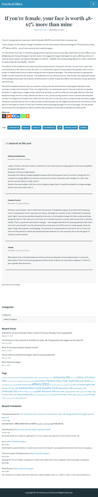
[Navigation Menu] (93, 4)
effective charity (10, 385)
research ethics (9, 394)
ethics (40, 384)
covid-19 (84, 381)
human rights (87, 384)
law (59, 127)
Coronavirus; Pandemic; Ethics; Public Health (56, 380)
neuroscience (79, 388)
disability (36, 127)
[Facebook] (13, 116)
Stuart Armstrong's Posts (64, 394)
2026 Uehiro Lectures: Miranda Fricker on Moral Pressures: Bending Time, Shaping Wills (37, 333)
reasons (83, 392)
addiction (14, 378)
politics (22, 391)
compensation (13, 127)
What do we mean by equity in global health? (20, 347)
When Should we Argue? (11, 362)
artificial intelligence (45, 378)
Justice (6, 388)
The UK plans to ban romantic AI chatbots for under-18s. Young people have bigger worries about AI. (42, 340)
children (82, 377)
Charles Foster (42, 30)
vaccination (20, 398)
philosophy (9, 391)
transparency (10, 398)
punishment (73, 391)
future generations (56, 385)
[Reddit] (9, 116)
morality (50, 388)
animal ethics (30, 377)
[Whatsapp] (23, 116)
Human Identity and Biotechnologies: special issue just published (28, 355)
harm (76, 385)
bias (73, 378)
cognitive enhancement (25, 381)
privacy (31, 392)
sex (48, 395)
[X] (4, 116)
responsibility (25, 394)
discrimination (49, 127)
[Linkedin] (18, 116)
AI (20, 377)
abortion (6, 378)
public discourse (45, 391)
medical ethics (30, 388)
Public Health (61, 392)
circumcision (11, 381)
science (42, 395)
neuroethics (65, 388)
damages (26, 127)
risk (35, 395)
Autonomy (62, 377)
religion (91, 391)
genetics (68, 385)
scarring (83, 127)
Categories (6, 315)
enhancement (24, 384)
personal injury (71, 127)
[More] (27, 116)
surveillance (80, 395)
